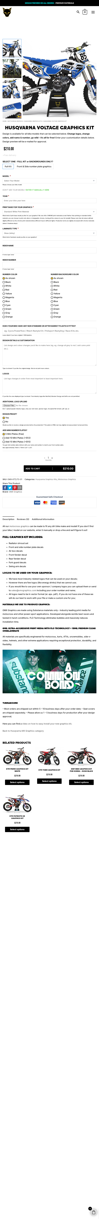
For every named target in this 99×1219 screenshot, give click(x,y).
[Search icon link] (78, 12)
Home (4, 121)
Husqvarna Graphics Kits (33, 121)
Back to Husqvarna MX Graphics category (23, 731)
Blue (7, 301)
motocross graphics (19, 526)
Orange (9, 316)
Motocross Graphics (15, 121)
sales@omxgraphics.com (23, 590)
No (6, 421)
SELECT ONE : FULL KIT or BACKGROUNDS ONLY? (28, 161)
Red (7, 289)
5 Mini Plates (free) (14, 434)
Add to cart (49, 468)
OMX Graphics (15, 492)
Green (8, 309)
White (8, 285)
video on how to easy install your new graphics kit (46, 723)
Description (8, 519)
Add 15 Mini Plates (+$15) (18, 441)
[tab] (8, 519)
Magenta (9, 297)
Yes (7, 417)
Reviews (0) (23, 519)
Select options (17, 782)
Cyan (8, 305)
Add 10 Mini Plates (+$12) (18, 437)
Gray (7, 312)
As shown (10, 278)
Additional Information (43, 519)
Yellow (8, 293)
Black (8, 282)
